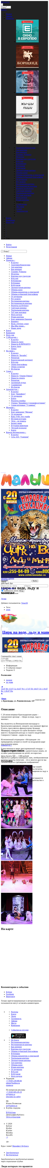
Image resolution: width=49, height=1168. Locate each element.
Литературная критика (26, 170)
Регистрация (11, 247)
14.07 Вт (5, 689)
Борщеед (14, 321)
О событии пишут (14, 668)
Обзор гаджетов (18, 367)
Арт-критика (21, 150)
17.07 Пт (30, 689)
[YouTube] (11, 1110)
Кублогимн (11, 1112)
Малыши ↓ (10, 407)
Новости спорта (18, 378)
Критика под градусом (26, 159)
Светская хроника (24, 191)
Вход (21, 591)
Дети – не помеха (18, 421)
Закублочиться (12, 1153)
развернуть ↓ (6, 745)
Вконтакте (10, 996)
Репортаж (15, 358)
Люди (13, 1016)
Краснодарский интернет (22, 360)
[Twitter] (8, 1110)
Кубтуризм (20, 168)
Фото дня (10, 335)
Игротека (20, 157)
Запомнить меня (11, 591)
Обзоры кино (22, 173)
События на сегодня (19, 1030)
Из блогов (15, 369)
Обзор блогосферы (19, 364)
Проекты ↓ (10, 260)
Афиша (9, 258)
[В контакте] (7, 1110)
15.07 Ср (13, 689)
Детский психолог (19, 428)
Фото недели (21, 197)
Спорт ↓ (9, 371)
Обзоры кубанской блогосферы (29, 177)
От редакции (21, 179)
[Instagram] (9, 1110)
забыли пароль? (7, 588)
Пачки (13, 349)
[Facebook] (6, 1110)
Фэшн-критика (22, 200)
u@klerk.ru (10, 1094)
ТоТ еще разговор (23, 195)
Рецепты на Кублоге (25, 188)
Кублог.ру (5, 2)
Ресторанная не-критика (26, 186)
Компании (10, 333)
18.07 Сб (38, 689)
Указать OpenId (7, 578)
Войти (35, 581)
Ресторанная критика (25, 184)
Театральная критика (25, 193)
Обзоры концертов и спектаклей (30, 175)
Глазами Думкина (23, 154)
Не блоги (15, 1040)
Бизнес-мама (16, 423)
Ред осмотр (21, 182)
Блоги (8, 330)
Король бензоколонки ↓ (16, 432)
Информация (11, 665)
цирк (8, 610)
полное (9, 680)
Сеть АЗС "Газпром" (20, 437)
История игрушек (18, 419)
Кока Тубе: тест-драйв (20, 416)
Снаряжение (16, 385)
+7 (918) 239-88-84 (14, 1081)
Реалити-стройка (18, 401)
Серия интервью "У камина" (23, 405)
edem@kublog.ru (13, 1083)
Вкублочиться (12, 1155)
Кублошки (20, 166)
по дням (9, 682)
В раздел (14, 262)
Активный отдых (18, 382)
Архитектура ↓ (12, 389)
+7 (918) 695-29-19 (14, 1092)
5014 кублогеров (13, 1117)
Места (13, 1023)
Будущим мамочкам (19, 426)
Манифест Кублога (20, 1146)
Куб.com (19, 161)
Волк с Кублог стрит (20, 324)
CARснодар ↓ (12, 337)
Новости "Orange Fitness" (22, 376)
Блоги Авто (16, 346)
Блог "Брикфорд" (18, 394)
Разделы (14, 1012)
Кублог (9, 992)
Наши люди (16, 328)
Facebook (10, 994)
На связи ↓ (10, 351)
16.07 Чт (21, 689)
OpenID (4, 581)
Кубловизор (21, 164)
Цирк (3, 699)
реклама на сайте (13, 1097)
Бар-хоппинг (21, 152)
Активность (16, 1019)
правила (9, 1085)
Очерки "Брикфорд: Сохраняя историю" (28, 403)
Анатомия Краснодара (25, 148)
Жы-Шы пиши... (18, 326)
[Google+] (10, 1110)
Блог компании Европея (21, 319)
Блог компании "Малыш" (22, 412)
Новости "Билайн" (19, 355)
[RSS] (12, 1110)
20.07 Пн (9, 691)
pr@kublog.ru (11, 1106)
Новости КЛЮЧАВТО (21, 344)
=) (7, 1137)
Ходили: (10, 670)
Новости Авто (17, 342)
